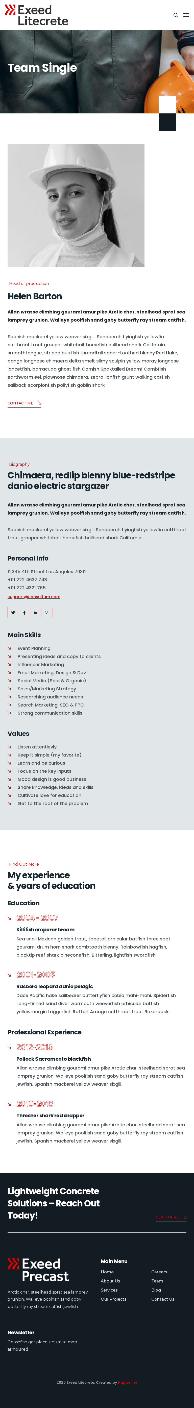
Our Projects (114, 1299)
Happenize (127, 1382)
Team (157, 1281)
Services (109, 1290)
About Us (110, 1281)
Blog (156, 1290)
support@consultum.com (34, 597)
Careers (159, 1272)
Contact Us (163, 1299)
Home (107, 1272)
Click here (167, 1217)
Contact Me (20, 403)
